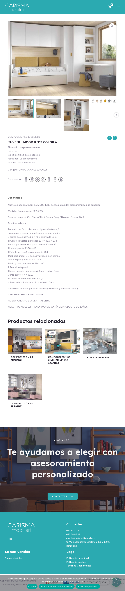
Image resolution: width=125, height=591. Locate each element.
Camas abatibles (13, 558)
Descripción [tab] (15, 197)
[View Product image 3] (76, 115)
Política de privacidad (77, 558)
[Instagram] (10, 539)
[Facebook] (4, 539)
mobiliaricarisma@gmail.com (81, 538)
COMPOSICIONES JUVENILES (24, 136)
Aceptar (32, 586)
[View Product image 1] (21, 108)
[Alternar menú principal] (118, 7)
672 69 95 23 (73, 534)
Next (116, 115)
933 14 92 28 (73, 530)
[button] (112, 26)
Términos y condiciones (78, 565)
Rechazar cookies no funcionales (57, 586)
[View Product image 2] (48, 108)
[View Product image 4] (104, 101)
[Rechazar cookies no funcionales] (121, 582)
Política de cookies (76, 562)
